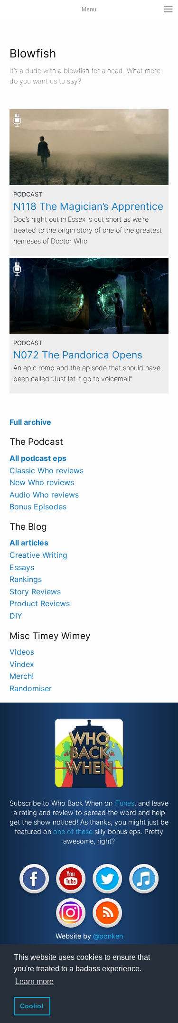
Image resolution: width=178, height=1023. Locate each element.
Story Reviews (35, 591)
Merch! (21, 676)
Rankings (25, 579)
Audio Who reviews (44, 494)
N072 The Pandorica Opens (77, 355)
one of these (73, 831)
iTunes (124, 803)
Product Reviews (39, 603)
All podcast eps (37, 458)
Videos (21, 652)
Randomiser (30, 688)
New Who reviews (41, 482)
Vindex (21, 664)
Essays (21, 567)
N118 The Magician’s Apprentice (88, 206)
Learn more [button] (34, 981)
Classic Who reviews (46, 470)
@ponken (108, 936)
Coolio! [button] (32, 1006)
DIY (15, 615)
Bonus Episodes (37, 506)
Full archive (30, 422)
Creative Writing (38, 555)
